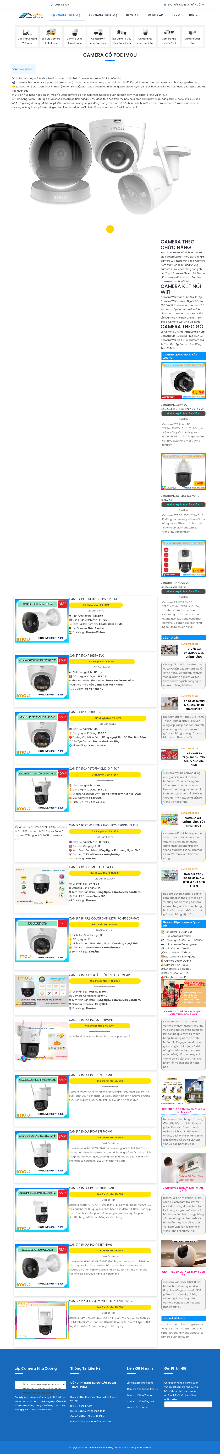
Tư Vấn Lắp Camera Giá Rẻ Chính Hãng (194, 653)
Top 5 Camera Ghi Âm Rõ (180, 273)
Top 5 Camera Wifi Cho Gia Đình (180, 322)
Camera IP (133, 15)
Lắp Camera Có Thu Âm (177, 952)
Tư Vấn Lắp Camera (137, 1407)
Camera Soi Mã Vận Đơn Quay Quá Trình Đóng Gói (183, 1013)
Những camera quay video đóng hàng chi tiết (181, 269)
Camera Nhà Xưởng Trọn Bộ (142, 1389)
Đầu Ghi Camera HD (174, 973)
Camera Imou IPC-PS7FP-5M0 (90, 1075)
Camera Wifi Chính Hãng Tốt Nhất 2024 (193, 821)
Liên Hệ (193, 15)
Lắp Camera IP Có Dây (176, 969)
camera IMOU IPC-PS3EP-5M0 (90, 1245)
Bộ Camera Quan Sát (179, 932)
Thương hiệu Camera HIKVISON (184, 940)
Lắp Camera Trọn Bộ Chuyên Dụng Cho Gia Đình (193, 759)
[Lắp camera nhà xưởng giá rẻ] (30, 18)
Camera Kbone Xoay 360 (188, 313)
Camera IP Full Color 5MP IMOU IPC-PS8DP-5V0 (104, 918)
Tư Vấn (176, 15)
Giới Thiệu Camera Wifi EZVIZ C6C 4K (183, 1274)
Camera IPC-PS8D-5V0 (85, 712)
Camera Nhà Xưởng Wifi (140, 1401)
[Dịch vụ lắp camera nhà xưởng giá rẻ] (40, 1387)
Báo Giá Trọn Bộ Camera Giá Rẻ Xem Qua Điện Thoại (194, 880)
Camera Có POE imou (110, 55)
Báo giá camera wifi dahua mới (179, 252)
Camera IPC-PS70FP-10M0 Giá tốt (94, 769)
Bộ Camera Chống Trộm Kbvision (180, 331)
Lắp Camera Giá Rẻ (177, 948)
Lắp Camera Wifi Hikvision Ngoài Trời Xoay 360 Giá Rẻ (183, 301)
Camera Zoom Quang (176, 960)
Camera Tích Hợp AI (174, 965)
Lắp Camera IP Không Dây (178, 956)
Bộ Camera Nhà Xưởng (103, 15)
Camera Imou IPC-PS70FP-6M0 (91, 1188)
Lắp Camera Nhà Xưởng (66, 15)
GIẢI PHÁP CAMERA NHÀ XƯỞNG (186, 4)
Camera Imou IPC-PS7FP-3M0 (90, 1131)
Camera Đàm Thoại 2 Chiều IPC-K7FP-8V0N (101, 1301)
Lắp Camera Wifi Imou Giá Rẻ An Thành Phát (194, 705)
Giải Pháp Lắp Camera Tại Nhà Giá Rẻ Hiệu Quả (183, 1111)
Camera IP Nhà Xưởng (139, 1395)
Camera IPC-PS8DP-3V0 (86, 656)
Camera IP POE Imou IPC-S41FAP (92, 867)
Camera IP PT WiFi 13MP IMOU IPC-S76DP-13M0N (103, 825)
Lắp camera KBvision (178, 936)
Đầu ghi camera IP (173, 977)
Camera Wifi (156, 15)
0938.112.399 (62, 4)
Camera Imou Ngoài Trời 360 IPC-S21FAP (99, 975)
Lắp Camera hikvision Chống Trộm (181, 317)
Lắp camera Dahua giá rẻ (181, 944)
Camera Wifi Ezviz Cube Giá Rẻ (179, 297)
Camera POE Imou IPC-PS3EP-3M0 (94, 599)
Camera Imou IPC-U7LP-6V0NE (91, 1020)
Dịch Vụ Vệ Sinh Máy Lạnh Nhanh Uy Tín (184, 1189)
